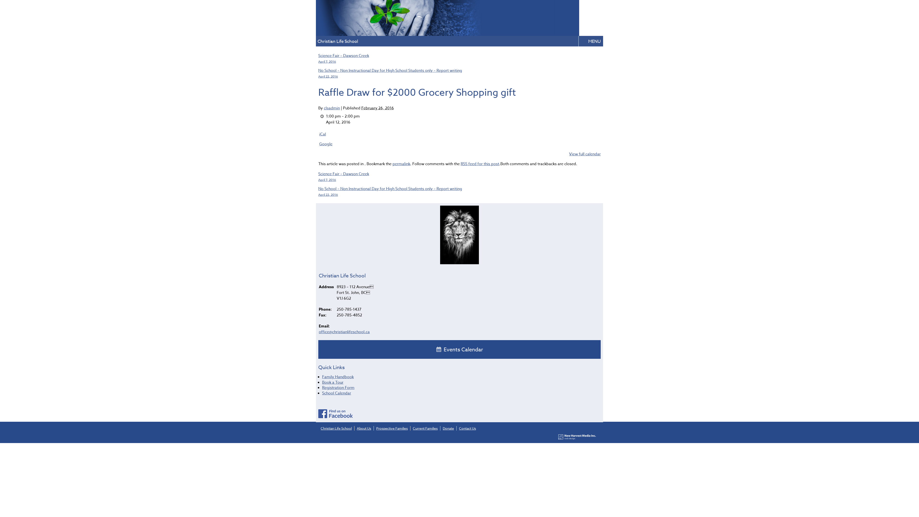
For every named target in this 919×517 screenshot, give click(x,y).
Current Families (425, 428)
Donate (448, 428)
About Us (364, 428)
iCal (322, 134)
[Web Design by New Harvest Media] (577, 438)
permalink (401, 164)
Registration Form (338, 388)
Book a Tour (332, 382)
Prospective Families (392, 428)
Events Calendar (463, 350)
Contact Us (467, 428)
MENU (594, 41)
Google (325, 144)
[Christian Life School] (447, 34)
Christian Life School (336, 428)
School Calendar (336, 393)
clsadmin (332, 108)
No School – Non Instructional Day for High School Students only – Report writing (390, 73)
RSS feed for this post (480, 164)
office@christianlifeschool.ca (344, 332)
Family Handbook (338, 377)
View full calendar (585, 154)
